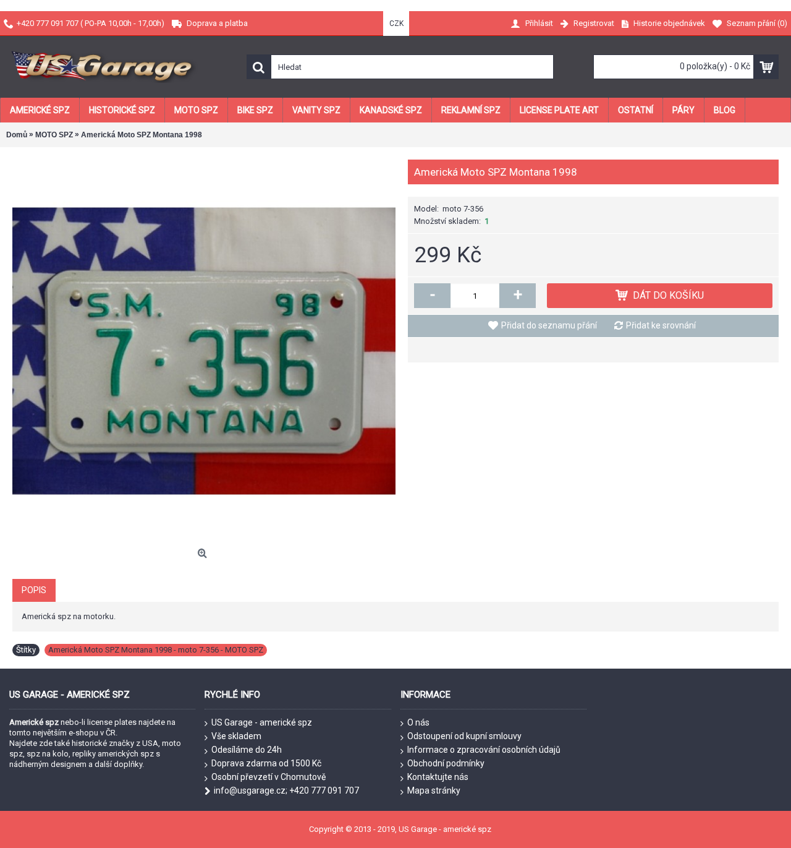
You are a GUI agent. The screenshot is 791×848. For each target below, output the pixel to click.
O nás (418, 722)
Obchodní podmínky (445, 763)
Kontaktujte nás (437, 777)
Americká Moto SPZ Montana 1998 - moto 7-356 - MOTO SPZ (155, 649)
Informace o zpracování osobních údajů (483, 750)
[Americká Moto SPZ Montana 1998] (204, 351)
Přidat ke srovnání (661, 325)
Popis (34, 590)
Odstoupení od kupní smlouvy (464, 736)
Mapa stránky (433, 790)
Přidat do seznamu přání (549, 325)
